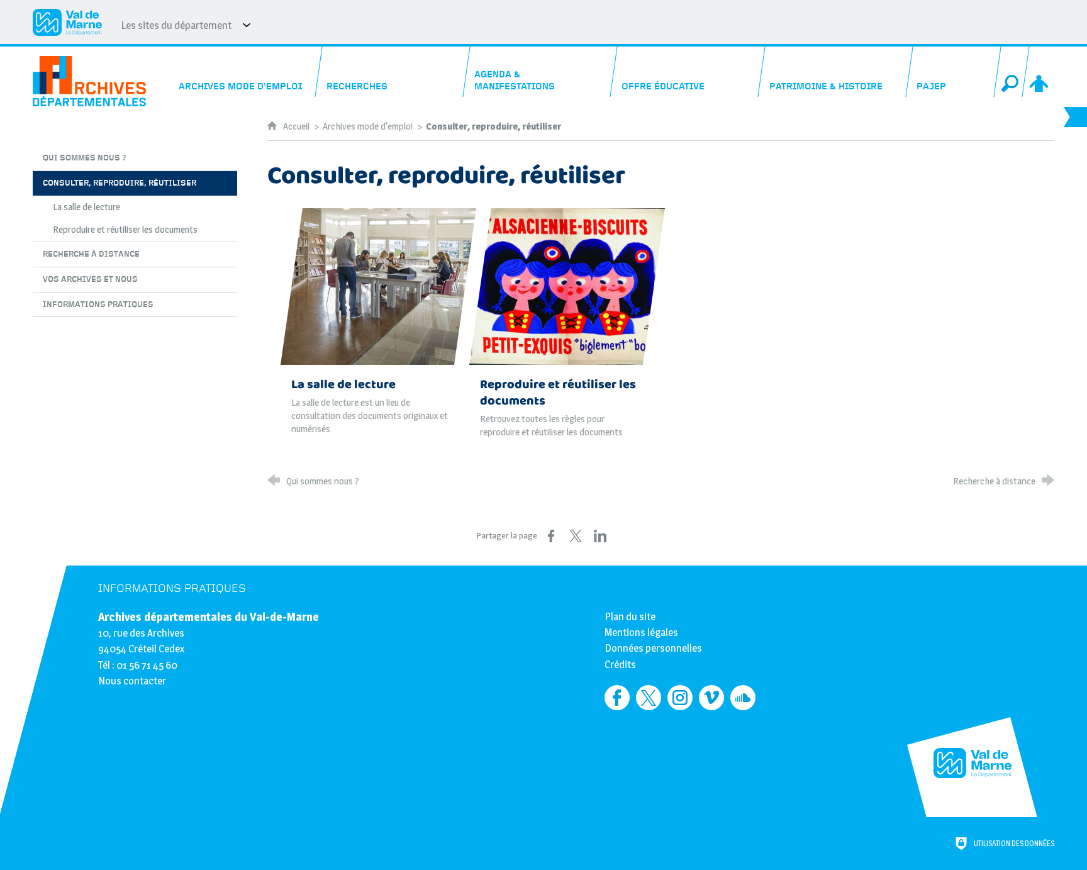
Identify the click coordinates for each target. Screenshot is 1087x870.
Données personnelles (653, 648)
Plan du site (630, 616)
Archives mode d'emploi (368, 126)
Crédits (620, 664)
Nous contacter (132, 680)
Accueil (297, 126)
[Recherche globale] (1012, 72)
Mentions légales (641, 632)
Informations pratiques (172, 588)
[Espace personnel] (1040, 72)
